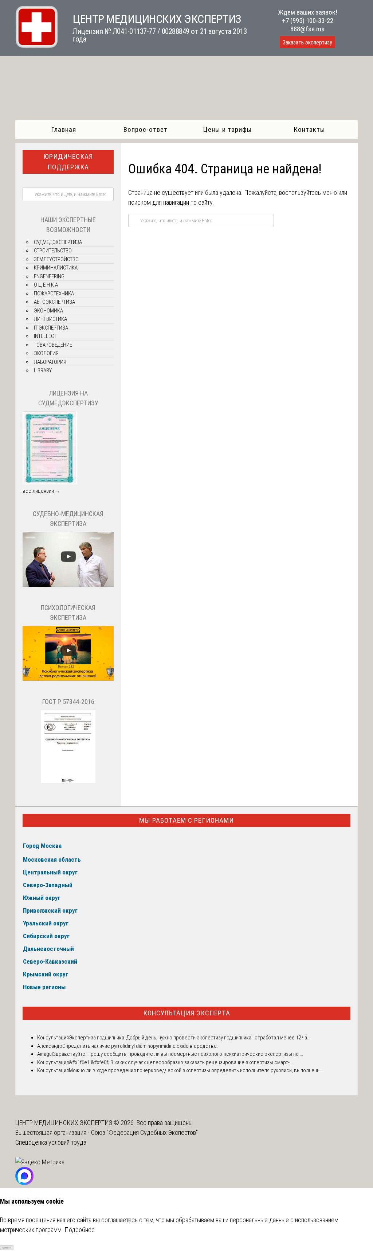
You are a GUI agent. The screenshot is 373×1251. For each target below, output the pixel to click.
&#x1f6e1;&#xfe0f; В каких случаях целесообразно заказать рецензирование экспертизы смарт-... (181, 1062)
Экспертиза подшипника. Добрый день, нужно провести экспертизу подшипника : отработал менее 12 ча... (189, 1037)
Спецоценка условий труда (50, 1142)
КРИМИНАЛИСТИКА (56, 267)
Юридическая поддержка (68, 161)
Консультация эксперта (186, 1013)
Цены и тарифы (227, 129)
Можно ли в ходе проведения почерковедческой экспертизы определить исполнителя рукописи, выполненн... (196, 1070)
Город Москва (42, 845)
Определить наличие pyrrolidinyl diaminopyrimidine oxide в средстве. (140, 1046)
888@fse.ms (307, 29)
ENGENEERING (49, 276)
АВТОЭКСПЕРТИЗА (54, 302)
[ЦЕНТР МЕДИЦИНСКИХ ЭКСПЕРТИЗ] (36, 46)
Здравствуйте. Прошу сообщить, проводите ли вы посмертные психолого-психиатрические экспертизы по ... (178, 1054)
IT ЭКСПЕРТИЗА (51, 327)
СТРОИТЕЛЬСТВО (53, 250)
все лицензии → (41, 491)
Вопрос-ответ (145, 129)
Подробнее (79, 1230)
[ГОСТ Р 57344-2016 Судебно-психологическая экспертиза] (68, 781)
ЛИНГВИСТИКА (50, 319)
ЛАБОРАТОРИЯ (50, 362)
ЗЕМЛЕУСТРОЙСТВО (56, 259)
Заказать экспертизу (307, 42)
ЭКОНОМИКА (48, 310)
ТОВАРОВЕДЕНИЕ (53, 345)
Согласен (7, 1247)
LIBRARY (43, 370)
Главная (63, 129)
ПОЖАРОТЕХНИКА (54, 293)
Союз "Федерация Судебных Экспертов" (144, 1132)
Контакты (309, 129)
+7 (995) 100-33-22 (307, 20)
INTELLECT (45, 336)
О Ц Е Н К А (46, 285)
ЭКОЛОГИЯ (46, 353)
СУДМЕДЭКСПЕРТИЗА (58, 242)
